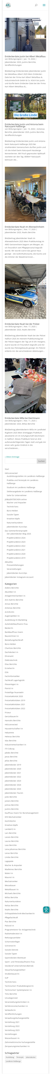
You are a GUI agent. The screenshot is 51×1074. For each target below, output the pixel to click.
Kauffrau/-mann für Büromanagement (21, 813)
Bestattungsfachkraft (14, 640)
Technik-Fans (12, 506)
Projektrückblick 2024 (16, 538)
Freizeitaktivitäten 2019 (15, 700)
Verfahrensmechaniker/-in (16, 1006)
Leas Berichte (11, 845)
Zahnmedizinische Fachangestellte (20, 1042)
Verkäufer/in (10, 1010)
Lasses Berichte (11, 837)
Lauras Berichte (12, 841)
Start (7, 469)
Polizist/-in (9, 925)
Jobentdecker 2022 (13, 776)
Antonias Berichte (12, 608)
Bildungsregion (15, 59)
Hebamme (9, 732)
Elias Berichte (11, 664)
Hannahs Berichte (13, 720)
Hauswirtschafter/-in (14, 728)
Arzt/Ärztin (9, 612)
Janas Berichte (11, 756)
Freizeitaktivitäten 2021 (15, 704)
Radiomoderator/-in (13, 933)
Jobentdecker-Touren (14, 793)
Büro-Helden (12, 510)
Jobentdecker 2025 (13, 62)
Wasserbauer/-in (12, 1038)
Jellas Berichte (11, 760)
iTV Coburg (9, 748)
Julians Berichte (12, 801)
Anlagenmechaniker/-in (15, 596)
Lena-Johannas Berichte (15, 849)
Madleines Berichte (13, 869)
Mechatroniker (11, 881)
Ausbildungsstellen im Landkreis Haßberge (26, 476)
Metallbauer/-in (12, 889)
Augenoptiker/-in (12, 616)
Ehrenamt (9, 656)
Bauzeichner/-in (12, 636)
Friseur (8, 712)
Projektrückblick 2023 (16, 542)
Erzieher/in (10, 668)
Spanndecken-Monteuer (15, 957)
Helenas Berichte (12, 736)
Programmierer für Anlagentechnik (20, 929)
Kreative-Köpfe (13, 518)
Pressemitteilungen (15, 565)
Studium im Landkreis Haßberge (21, 487)
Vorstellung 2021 (12, 1022)
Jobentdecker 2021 (13, 773)
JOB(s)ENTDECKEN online (16, 499)
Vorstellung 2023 (12, 1030)
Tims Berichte (11, 994)
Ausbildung (10, 1057)
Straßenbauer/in (12, 974)
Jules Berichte (11, 797)
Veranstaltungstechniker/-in (17, 1002)
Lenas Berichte (11, 853)
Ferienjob (20, 1057)
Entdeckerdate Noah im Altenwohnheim (24, 226)
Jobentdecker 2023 (13, 781)
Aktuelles (9, 562)
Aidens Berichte (12, 588)
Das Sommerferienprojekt (16, 530)
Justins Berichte (29, 62)
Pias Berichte (10, 921)
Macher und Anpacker (16, 502)
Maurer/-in (9, 877)
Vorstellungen (11, 1034)
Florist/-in (9, 688)
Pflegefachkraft (11, 917)
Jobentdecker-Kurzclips (17, 526)
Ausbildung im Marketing (16, 620)
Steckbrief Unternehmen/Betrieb (19, 966)
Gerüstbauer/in (11, 716)
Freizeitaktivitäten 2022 (15, 708)
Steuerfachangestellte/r (15, 970)
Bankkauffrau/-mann (14, 632)
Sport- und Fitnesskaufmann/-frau (20, 962)
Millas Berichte (28, 424)
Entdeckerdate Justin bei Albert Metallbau (25, 56)
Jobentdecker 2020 (13, 769)
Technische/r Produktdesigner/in (19, 986)
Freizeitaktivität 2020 (14, 696)
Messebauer (10, 885)
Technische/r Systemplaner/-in (18, 990)
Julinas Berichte (12, 805)
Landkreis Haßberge (13, 1061)
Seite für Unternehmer (17, 495)
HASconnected (11, 473)
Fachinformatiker (12, 676)
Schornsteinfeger (12, 941)
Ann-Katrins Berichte (14, 600)
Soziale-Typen (13, 514)
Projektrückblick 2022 (16, 546)
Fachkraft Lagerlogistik (14, 680)
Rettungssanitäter (13, 937)
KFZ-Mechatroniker (13, 817)
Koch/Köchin (10, 821)
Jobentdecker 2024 (13, 785)
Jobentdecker (31, 1057)
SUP (6, 978)
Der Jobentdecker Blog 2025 (19, 533)
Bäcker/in (9, 628)
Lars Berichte (10, 833)
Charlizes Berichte (13, 648)
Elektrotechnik (11, 660)
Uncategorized (11, 998)
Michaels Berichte (13, 893)
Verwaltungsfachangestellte (17, 1018)
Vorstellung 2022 (12, 1026)
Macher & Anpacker (13, 865)
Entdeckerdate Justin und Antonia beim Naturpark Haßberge (24, 125)
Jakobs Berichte (11, 752)
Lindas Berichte (11, 857)
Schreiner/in (10, 945)
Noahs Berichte (28, 232)
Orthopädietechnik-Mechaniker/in (20, 913)
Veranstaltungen (14, 569)
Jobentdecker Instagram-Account (19, 577)
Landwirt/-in (10, 829)
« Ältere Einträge (12, 457)
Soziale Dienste (11, 950)
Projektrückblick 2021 (16, 550)
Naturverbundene (15, 522)
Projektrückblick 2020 (16, 554)
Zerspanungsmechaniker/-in (17, 1046)
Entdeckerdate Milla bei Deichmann (22, 418)
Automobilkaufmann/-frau (16, 624)
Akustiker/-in (10, 592)
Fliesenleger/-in (11, 684)
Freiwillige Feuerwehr (14, 692)
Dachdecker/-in (11, 652)
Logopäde (9, 861)
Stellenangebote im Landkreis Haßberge (24, 491)
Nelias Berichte (11, 905)
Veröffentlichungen (13, 65)
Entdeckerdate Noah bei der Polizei (22, 324)
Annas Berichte (11, 604)
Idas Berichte (10, 740)
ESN (6, 672)
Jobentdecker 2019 (13, 764)
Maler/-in (9, 873)
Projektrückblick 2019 (16, 558)
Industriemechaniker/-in (15, 744)
